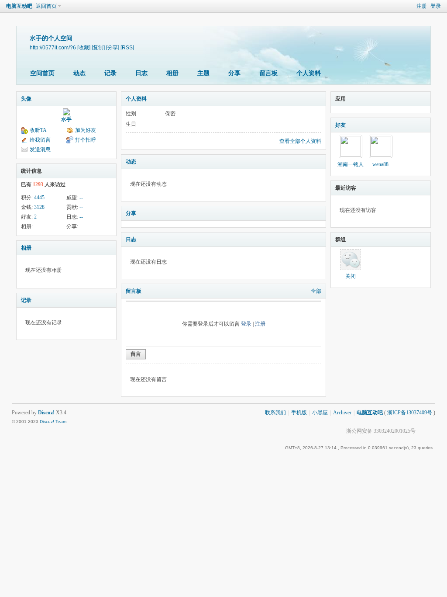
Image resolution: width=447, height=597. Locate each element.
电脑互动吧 (19, 6)
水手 (66, 119)
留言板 (268, 73)
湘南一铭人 (350, 164)
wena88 (380, 164)
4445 (39, 197)
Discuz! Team (53, 421)
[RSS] (127, 47)
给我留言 (40, 140)
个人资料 (308, 73)
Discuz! (46, 413)
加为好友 (85, 130)
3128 (39, 207)
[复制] (98, 47)
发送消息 (40, 149)
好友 (340, 125)
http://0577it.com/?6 (53, 47)
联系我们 (275, 413)
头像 (26, 99)
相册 (172, 73)
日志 (141, 73)
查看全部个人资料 (300, 141)
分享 (234, 73)
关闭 (350, 276)
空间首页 (42, 73)
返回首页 (46, 6)
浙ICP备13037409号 (409, 413)
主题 (203, 73)
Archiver (342, 413)
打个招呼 (85, 140)
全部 (316, 291)
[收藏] (83, 47)
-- (81, 197)
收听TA (38, 130)
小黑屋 (320, 413)
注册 (421, 6)
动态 (79, 73)
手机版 (299, 413)
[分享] (112, 47)
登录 (435, 6)
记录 (110, 73)
